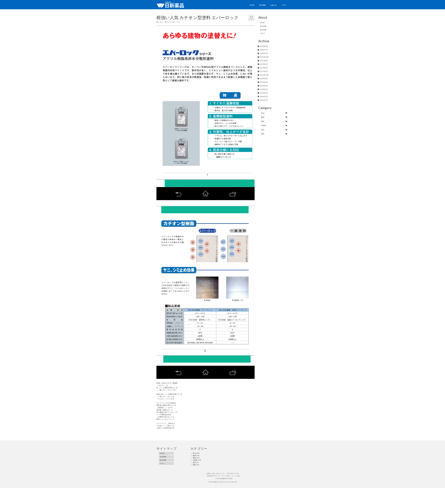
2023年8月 (264, 46)
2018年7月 (264, 50)
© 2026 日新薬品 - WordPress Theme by (219, 482)
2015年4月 (264, 89)
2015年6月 (264, 82)
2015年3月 (264, 93)
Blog (262, 113)
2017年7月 (264, 64)
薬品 (262, 130)
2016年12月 (264, 75)
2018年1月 (264, 53)
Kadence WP (233, 482)
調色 (262, 134)
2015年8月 (264, 78)
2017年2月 (264, 71)
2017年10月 (264, 57)
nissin (161, 22)
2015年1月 (264, 100)
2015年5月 (264, 86)
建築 (173, 22)
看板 (262, 121)
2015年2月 (264, 96)
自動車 (263, 125)
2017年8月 (264, 61)
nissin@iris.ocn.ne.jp (225, 478)
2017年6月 (264, 68)
